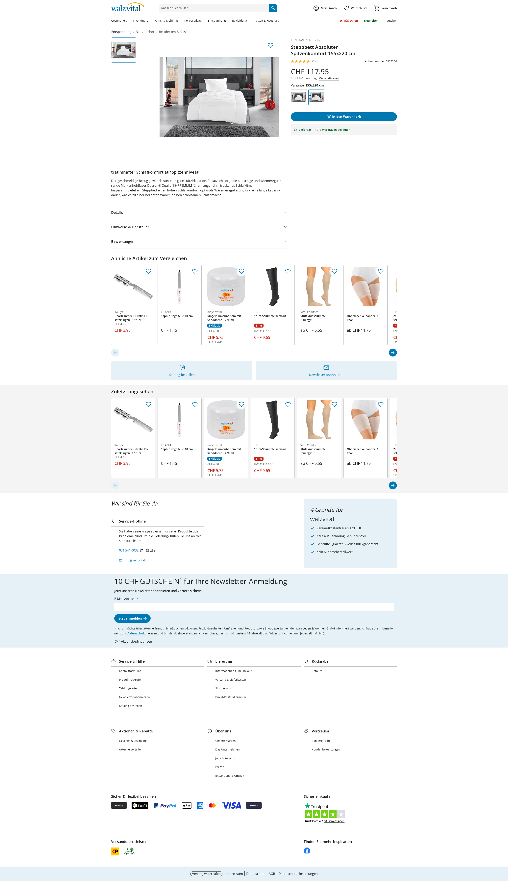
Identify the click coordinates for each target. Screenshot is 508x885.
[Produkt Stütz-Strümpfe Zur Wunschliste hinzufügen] (288, 271)
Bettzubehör (145, 32)
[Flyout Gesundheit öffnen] (128, 21)
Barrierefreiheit (322, 741)
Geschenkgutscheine (133, 741)
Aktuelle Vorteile (130, 749)
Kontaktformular (130, 671)
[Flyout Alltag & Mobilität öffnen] (179, 21)
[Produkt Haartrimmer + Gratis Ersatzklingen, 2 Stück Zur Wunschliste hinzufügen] (148, 271)
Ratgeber (391, 20)
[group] (219, 97)
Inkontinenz (141, 20)
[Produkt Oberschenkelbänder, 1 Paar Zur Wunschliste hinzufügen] (381, 271)
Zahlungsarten (129, 688)
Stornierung (223, 688)
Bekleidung (239, 20)
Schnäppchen (349, 20)
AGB (272, 874)
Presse (219, 767)
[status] (213, 8)
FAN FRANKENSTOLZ (306, 40)
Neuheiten (371, 20)
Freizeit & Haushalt (266, 20)
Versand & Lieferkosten (230, 679)
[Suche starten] (273, 8)
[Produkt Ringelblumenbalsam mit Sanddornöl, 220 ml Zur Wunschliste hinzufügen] (241, 271)
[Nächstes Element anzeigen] (393, 352)
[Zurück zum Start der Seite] (503, 856)
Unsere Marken (225, 741)
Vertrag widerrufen (206, 874)
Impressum (234, 874)
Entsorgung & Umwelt (229, 775)
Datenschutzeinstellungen (298, 874)
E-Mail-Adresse (125, 599)
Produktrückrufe (130, 679)
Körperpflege (193, 20)
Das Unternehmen (227, 749)
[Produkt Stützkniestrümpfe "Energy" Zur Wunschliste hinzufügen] (334, 271)
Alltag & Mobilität (166, 20)
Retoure (317, 671)
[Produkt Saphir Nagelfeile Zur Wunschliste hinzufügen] (195, 271)
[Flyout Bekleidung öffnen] (248, 21)
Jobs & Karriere (225, 758)
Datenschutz (136, 633)
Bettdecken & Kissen (174, 32)
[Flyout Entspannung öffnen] (227, 21)
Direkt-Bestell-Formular (230, 697)
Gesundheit (119, 20)
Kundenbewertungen (326, 749)
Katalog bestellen (130, 706)
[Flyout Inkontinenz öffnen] (150, 21)
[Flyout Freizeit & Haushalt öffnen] (280, 21)
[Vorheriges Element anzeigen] (115, 352)
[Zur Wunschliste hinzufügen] (270, 46)
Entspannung (217, 20)
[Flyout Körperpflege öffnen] (203, 21)
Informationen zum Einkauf (233, 671)
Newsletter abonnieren (134, 697)
